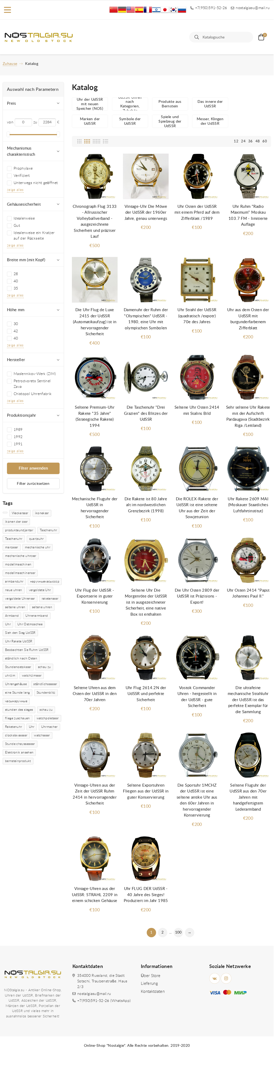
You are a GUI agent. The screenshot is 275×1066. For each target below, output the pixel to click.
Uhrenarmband (36, 615)
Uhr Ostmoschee (29, 624)
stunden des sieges (19, 709)
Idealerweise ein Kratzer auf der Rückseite (34, 235)
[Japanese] (165, 9)
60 (264, 141)
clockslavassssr (16, 735)
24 (243, 141)
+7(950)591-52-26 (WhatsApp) (104, 1001)
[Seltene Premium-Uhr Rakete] (95, 377)
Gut (17, 226)
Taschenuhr (48, 530)
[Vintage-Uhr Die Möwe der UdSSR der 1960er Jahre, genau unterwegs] (146, 177)
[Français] (148, 9)
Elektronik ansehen (19, 752)
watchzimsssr (31, 675)
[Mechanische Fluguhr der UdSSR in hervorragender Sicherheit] (95, 469)
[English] (130, 9)
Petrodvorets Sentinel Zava (32, 384)
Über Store (151, 976)
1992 (18, 437)
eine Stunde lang (17, 692)
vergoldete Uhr (40, 590)
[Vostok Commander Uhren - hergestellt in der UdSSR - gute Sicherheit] (197, 658)
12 (236, 141)
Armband (12, 615)
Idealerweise (24, 218)
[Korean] (173, 9)
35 (16, 288)
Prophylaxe (23, 168)
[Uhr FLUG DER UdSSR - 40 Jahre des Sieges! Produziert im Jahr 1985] (146, 859)
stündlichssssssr (45, 684)
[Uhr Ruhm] (248, 177)
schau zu (44, 667)
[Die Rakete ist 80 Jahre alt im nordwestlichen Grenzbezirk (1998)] (146, 469)
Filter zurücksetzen (33, 484)
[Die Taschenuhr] (146, 377)
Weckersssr (20, 513)
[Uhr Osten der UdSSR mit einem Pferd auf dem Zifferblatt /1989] (197, 177)
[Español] (139, 9)
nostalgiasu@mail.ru (94, 994)
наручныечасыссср (45, 581)
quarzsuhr (36, 538)
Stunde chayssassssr (20, 743)
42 (16, 331)
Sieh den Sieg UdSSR (20, 632)
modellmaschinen (18, 564)
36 (250, 141)
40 (16, 281)
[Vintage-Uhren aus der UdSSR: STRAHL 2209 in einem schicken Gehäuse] (95, 859)
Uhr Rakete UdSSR (18, 641)
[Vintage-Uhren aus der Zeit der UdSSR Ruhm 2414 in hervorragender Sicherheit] (95, 755)
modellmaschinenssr (20, 573)
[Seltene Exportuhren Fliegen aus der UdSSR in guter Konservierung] (146, 755)
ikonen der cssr (16, 521)
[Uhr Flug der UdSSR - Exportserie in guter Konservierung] (95, 560)
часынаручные (16, 701)
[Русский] (182, 9)
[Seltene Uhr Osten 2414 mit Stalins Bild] (197, 377)
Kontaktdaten (153, 992)
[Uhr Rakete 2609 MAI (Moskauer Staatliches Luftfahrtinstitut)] (248, 469)
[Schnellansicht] (108, 163)
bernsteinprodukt (18, 761)
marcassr (11, 547)
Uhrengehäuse (16, 684)
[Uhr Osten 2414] (248, 560)
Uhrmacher (49, 726)
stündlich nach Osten (21, 658)
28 (16, 274)
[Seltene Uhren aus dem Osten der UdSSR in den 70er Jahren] (95, 658)
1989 (18, 430)
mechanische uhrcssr (20, 555)
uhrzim (10, 675)
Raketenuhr (13, 726)
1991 (18, 444)
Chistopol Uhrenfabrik (33, 394)
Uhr (8, 624)
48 (257, 141)
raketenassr (50, 598)
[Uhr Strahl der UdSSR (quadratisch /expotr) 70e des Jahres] (197, 280)
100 (178, 932)
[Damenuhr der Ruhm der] (146, 280)
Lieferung (149, 984)
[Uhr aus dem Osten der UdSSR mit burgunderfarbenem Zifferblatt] (248, 280)
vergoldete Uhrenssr (20, 598)
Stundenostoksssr (18, 667)
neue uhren (13, 590)
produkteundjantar (19, 530)
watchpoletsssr (48, 718)
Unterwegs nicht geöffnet (36, 183)
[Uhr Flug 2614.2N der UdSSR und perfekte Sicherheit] (146, 658)
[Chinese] (113, 9)
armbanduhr (14, 581)
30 (16, 324)
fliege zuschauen (17, 718)
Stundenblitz (46, 692)
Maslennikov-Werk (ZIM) (35, 374)
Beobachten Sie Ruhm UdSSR (27, 649)
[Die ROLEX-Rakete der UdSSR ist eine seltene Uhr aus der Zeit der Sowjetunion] (197, 469)
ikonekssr (42, 513)
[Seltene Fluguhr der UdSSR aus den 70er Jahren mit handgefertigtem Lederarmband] (248, 755)
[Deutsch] (122, 9)
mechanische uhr (37, 547)
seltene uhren (15, 607)
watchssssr (42, 735)
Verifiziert (22, 176)
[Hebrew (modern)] (156, 9)
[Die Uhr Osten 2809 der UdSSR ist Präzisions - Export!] (197, 560)
